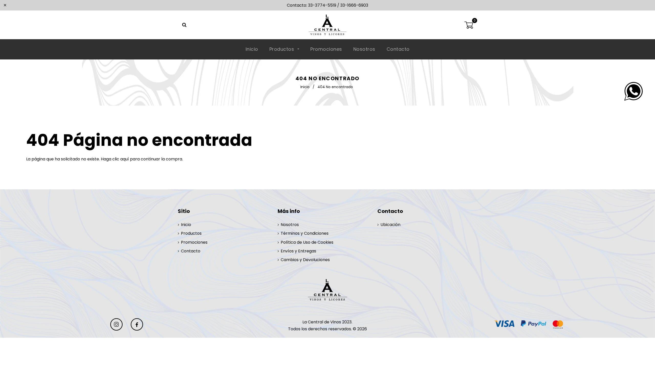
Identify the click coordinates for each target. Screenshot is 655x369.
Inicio (252, 49)
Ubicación (390, 225)
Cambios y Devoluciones (305, 260)
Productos (282, 49)
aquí (124, 159)
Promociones (326, 49)
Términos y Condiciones (305, 233)
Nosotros (364, 49)
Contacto (398, 49)
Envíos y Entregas (298, 251)
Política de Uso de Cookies (307, 242)
